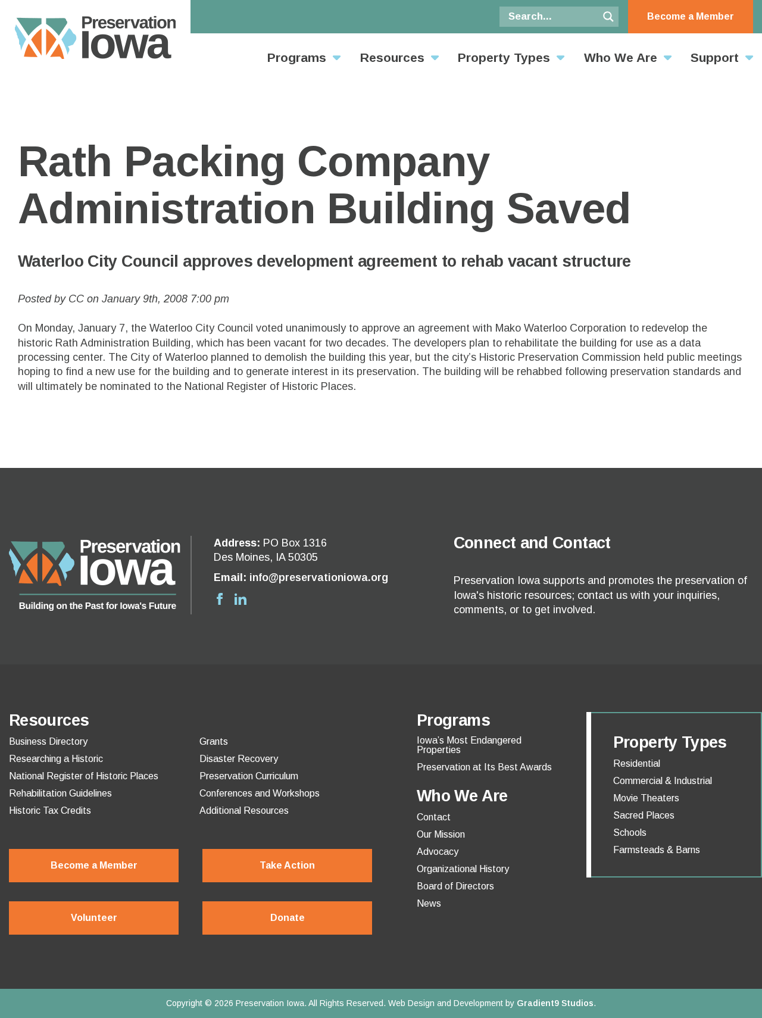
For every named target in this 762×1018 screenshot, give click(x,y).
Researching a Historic (56, 759)
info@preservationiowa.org (318, 577)
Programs (296, 57)
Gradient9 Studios (555, 1003)
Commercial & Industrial (662, 781)
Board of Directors (455, 886)
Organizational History (463, 869)
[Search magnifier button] (608, 17)
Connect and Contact (532, 543)
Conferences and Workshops (259, 793)
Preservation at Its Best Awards (484, 767)
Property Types (504, 57)
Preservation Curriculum (248, 776)
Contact (434, 817)
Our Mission (441, 834)
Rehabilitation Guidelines (60, 793)
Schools (630, 833)
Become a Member (690, 16)
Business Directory (48, 742)
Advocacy (437, 852)
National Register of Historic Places (83, 776)
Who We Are (620, 57)
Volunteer (94, 918)
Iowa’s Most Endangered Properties (469, 745)
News (429, 903)
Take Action (287, 865)
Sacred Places (643, 815)
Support (715, 57)
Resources (392, 57)
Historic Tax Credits (50, 811)
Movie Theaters (646, 798)
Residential (636, 764)
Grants (213, 742)
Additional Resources (244, 811)
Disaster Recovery (238, 759)
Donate (287, 918)
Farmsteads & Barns (656, 850)
